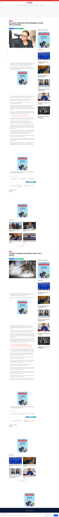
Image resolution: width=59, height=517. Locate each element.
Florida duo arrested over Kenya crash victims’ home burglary (44, 89)
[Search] (57, 0)
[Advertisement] (29, 12)
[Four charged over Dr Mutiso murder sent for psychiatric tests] (44, 69)
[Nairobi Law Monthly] (29, 2)
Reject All (51, 515)
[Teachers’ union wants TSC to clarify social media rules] (29, 225)
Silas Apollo (12, 26)
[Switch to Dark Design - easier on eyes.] (56, 0)
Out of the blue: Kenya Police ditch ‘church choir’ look (43, 62)
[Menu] (1, 2)
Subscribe (55, 2)
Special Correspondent (41, 118)
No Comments (21, 26)
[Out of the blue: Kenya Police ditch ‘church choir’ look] (44, 56)
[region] (29, 515)
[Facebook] (7, 52)
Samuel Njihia (15, 424)
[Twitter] (7, 54)
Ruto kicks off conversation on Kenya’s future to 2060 (29, 242)
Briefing (39, 74)
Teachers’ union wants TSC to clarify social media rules (29, 230)
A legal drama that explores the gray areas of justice (43, 117)
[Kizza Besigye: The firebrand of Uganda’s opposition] (15, 237)
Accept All (56, 515)
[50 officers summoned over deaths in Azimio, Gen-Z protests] (22, 269)
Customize (46, 515)
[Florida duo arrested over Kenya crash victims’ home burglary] (44, 83)
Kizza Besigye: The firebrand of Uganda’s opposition (15, 242)
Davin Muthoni (40, 77)
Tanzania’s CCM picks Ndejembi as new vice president (44, 103)
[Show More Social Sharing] (24, 28)
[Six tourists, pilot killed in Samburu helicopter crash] (15, 225)
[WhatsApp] (7, 55)
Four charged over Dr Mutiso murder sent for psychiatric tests (43, 76)
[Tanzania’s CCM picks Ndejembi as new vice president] (44, 97)
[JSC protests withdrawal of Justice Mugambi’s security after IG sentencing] (22, 39)
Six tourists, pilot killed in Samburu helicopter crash (14, 230)
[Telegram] (7, 57)
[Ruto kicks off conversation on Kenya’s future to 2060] (29, 237)
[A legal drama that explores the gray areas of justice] (44, 110)
